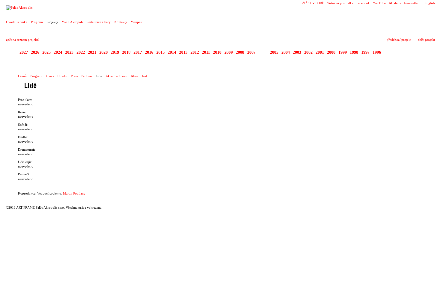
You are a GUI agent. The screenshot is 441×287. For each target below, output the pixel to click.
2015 (160, 52)
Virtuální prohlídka (340, 3)
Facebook (363, 3)
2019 (115, 52)
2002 (308, 52)
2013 (183, 52)
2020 (103, 52)
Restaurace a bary (98, 22)
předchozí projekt (399, 39)
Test (144, 76)
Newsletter (411, 3)
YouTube (379, 3)
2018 (126, 52)
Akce (134, 76)
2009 (228, 52)
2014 (172, 52)
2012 (194, 52)
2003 (297, 52)
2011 (206, 52)
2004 (285, 52)
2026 (35, 52)
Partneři (86, 76)
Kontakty (120, 22)
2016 (149, 52)
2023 (69, 52)
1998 (354, 52)
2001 (320, 52)
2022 (80, 52)
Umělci (62, 76)
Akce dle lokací (116, 76)
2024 (58, 52)
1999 (342, 52)
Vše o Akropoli (72, 22)
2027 (24, 52)
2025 (46, 52)
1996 (377, 52)
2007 (251, 52)
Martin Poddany (74, 193)
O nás (50, 76)
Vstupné (136, 22)
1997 (365, 52)
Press (74, 76)
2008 (240, 52)
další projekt (426, 39)
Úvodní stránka (16, 22)
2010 (217, 52)
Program (37, 22)
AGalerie (395, 3)
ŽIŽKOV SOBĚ (313, 3)
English (429, 3)
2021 (92, 52)
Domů (22, 76)
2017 (138, 52)
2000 (331, 52)
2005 (274, 52)
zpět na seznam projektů (23, 39)
